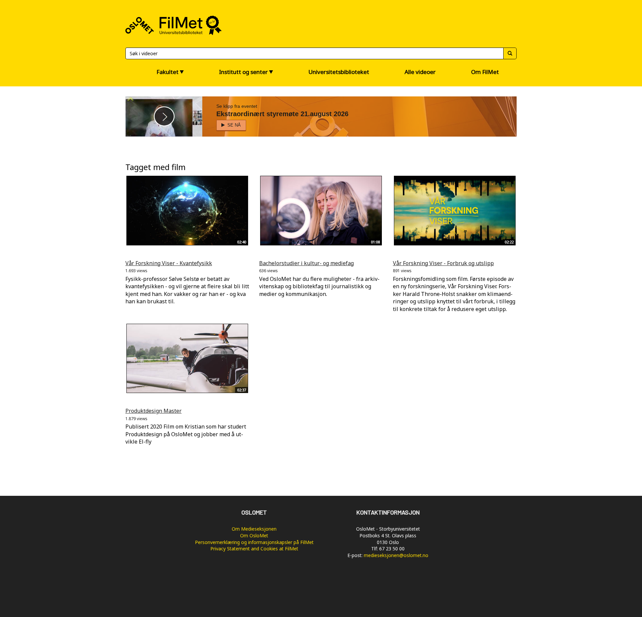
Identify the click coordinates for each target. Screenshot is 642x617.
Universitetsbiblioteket (338, 72)
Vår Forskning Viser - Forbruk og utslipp (443, 263)
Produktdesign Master (153, 410)
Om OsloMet (254, 535)
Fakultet (167, 72)
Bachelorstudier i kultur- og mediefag (306, 263)
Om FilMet (485, 72)
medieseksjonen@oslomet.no (396, 555)
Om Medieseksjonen (254, 529)
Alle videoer (420, 72)
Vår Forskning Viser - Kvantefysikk (168, 263)
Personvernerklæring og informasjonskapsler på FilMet (254, 542)
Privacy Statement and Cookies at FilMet (254, 548)
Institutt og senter (243, 72)
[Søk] (510, 53)
